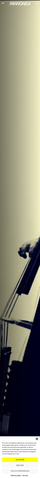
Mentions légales (16, 475)
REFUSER (20, 465)
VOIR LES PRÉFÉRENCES (20, 471)
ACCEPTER (20, 460)
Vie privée (25, 475)
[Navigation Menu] (3, 3)
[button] (37, 439)
